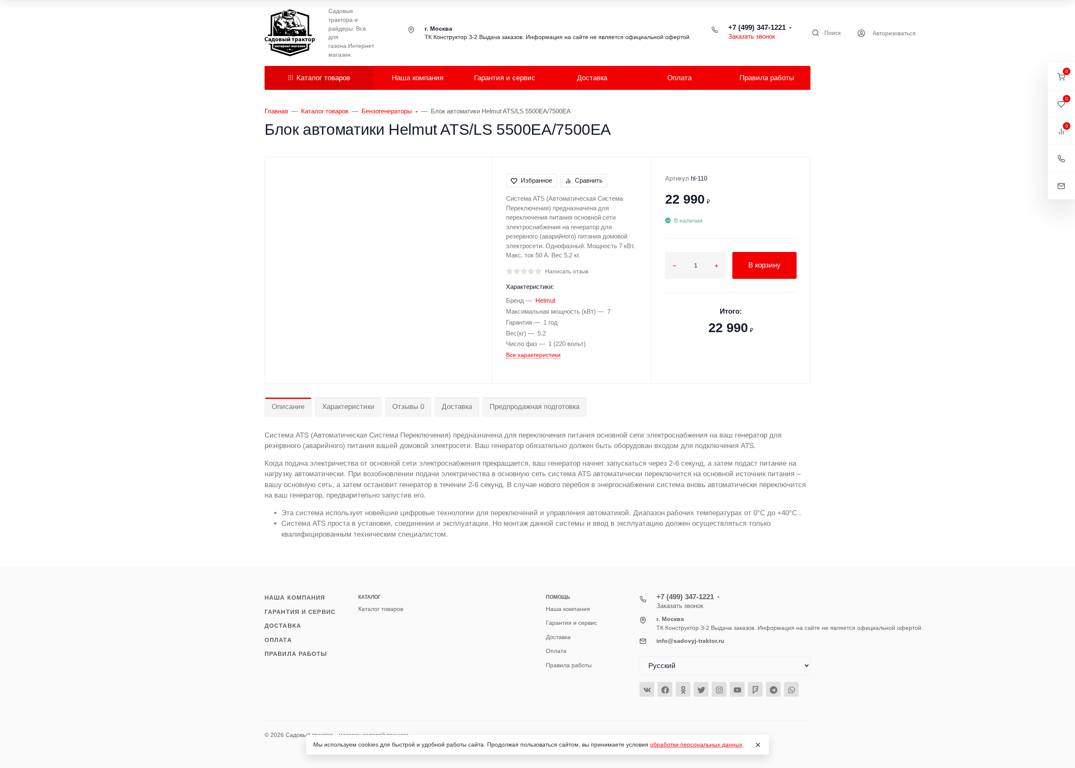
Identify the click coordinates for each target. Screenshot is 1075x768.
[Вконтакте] (647, 689)
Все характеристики (533, 354)
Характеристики (348, 407)
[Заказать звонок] (1061, 158)
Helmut (545, 300)
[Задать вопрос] (1061, 185)
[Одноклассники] (683, 689)
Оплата (278, 640)
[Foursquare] (755, 689)
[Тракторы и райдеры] (290, 32)
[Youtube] (737, 689)
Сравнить (589, 180)
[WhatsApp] (791, 689)
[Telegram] (773, 689)
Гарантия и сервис (300, 611)
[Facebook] (665, 689)
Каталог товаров (323, 78)
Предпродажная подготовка (534, 407)
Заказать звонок (751, 36)
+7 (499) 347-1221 (757, 27)
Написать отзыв (566, 271)
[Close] (757, 745)
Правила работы (296, 653)
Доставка (457, 407)
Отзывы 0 (408, 407)
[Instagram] (719, 689)
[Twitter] (701, 689)
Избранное (536, 180)
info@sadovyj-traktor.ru (690, 640)
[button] (1061, 76)
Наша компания (295, 597)
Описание (288, 407)
